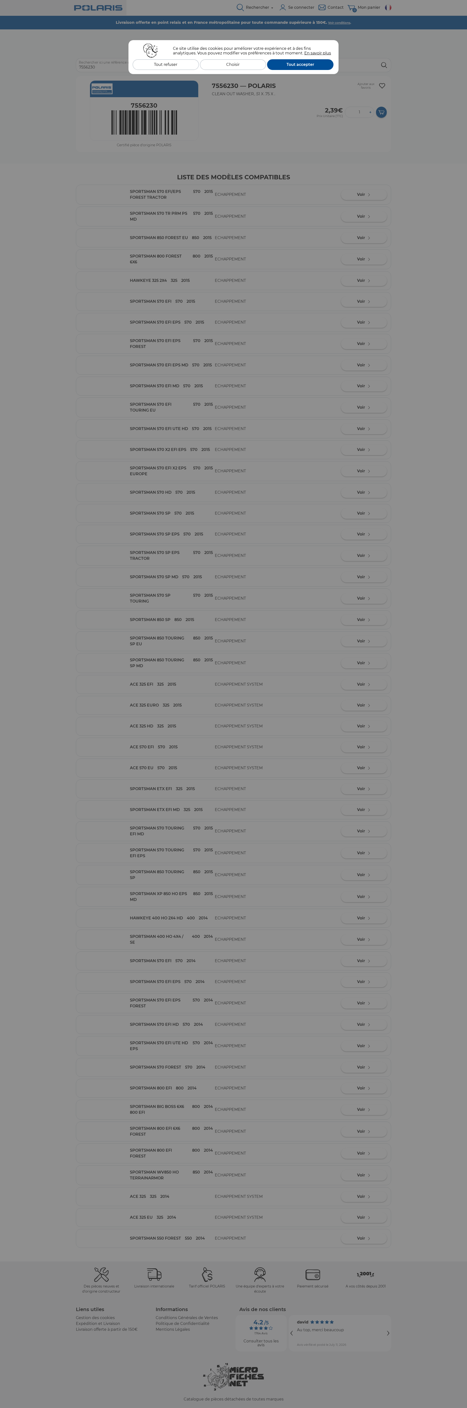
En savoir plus (317, 53)
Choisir (233, 64)
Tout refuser (165, 64)
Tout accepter (300, 64)
